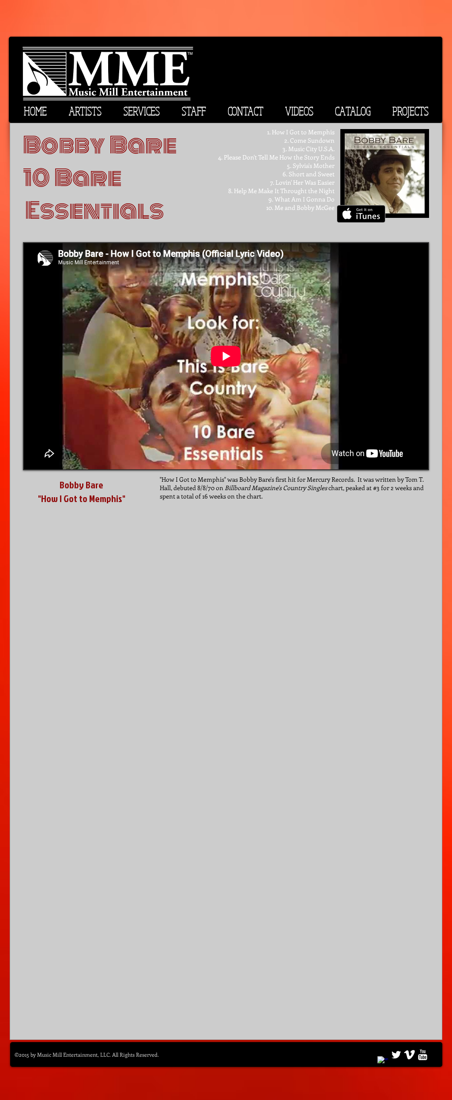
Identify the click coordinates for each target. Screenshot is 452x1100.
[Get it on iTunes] (361, 214)
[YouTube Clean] (422, 1054)
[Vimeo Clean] (409, 1054)
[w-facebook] (382, 1061)
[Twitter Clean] (396, 1054)
